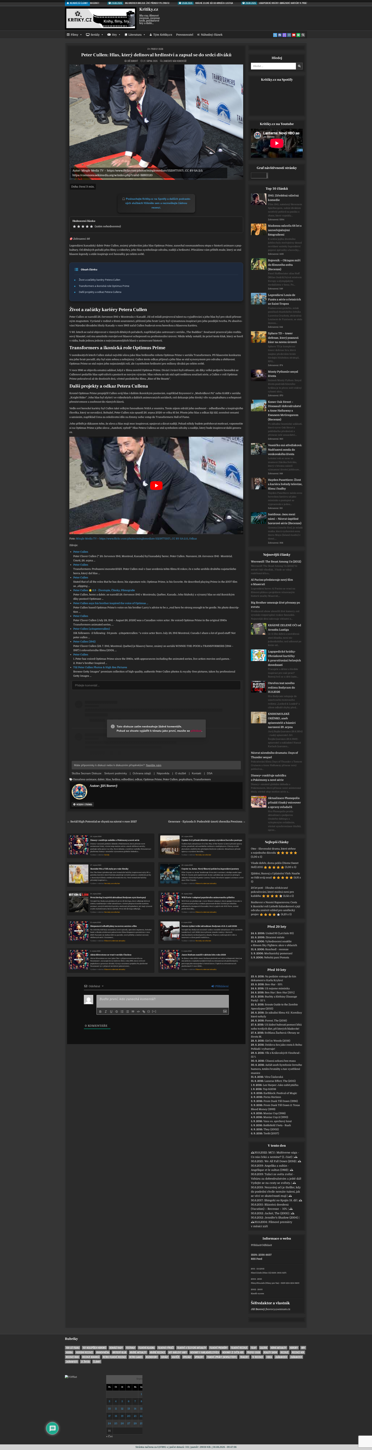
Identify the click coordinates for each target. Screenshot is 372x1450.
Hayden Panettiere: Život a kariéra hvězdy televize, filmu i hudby (285, 484)
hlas (108, 779)
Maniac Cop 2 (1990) (275, 1117)
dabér (101, 779)
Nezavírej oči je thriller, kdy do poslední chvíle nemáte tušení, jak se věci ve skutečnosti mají (276, 1192)
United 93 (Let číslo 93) (280, 933)
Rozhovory (152, 1357)
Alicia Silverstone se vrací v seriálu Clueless (110, 955)
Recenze (284, 1352)
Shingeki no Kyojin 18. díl (280, 1200)
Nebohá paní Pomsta (276, 957)
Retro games (135, 1357)
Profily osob (157, 49)
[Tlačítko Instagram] (289, 35)
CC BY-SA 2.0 (180, 538)
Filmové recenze (239, 1348)
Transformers (202, 779)
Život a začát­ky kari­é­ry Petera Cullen (99, 279)
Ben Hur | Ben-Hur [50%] (279, 992)
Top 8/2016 (269, 1089)
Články (96, 1361)
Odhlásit (267, 1245)
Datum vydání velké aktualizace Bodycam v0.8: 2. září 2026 (209, 926)
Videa (269, 1357)
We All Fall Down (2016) (280, 1161)
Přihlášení (221, 986)
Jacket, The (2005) (276, 1213)
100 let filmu (72, 1348)
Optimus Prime (152, 779)
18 (116, 1416)
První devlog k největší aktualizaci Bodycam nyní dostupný (118, 897)
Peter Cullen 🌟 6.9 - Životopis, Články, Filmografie (104, 590)
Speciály (187, 1357)
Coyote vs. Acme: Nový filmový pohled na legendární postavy (210, 869)
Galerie (263, 1348)
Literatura (135, 34)
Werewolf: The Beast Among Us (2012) (276, 561)
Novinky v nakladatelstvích (204, 1352)
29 (141, 1423)
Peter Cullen (80, 551)
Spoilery (199, 1357)
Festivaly (130, 1348)
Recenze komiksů (90, 1357)
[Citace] (133, 1011)
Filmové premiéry (218, 1348)
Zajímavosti (281, 1357)
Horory (294, 1348)
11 (116, 1408)
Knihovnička (102, 1352)
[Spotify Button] (298, 35)
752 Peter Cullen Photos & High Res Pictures (100, 667)
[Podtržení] (111, 1011)
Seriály (95, 34)
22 (141, 1416)
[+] (154, 1011)
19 (122, 1416)
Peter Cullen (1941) (84, 641)
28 (135, 1423)
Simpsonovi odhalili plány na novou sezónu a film (113, 926)
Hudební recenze (84, 1352)
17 (109, 1416)
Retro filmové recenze (114, 1357)
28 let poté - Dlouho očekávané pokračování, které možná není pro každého (272, 891)
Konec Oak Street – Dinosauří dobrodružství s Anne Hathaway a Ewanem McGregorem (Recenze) (284, 410)
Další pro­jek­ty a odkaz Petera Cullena (100, 292)
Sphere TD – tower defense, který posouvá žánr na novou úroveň (283, 338)
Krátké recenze (157, 1352)
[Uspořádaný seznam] (122, 1011)
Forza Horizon (272, 1097)
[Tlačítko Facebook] (280, 35)
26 (122, 1423)
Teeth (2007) (271, 1133)
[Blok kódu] (138, 1011)
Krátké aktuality (138, 1352)
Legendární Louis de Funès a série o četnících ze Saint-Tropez (284, 299)
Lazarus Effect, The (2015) (280, 1081)
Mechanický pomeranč (278, 953)
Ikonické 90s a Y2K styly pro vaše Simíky (109, 869)
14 (135, 1408)
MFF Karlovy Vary (178, 1352)
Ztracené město (275, 937)
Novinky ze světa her (203, 855)
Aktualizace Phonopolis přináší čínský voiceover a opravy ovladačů (284, 803)
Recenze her (298, 1352)
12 (122, 1408)
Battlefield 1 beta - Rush (277, 1125)
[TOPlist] (71, 1376)
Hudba (69, 1352)
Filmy (74, 34)
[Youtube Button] (294, 35)
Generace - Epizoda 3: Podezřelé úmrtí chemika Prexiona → (206, 821)
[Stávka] (116, 1011)
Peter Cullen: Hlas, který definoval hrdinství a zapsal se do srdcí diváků (156, 55)
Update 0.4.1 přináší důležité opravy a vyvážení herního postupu (212, 840)
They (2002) (271, 1129)
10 (109, 1408)
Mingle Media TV (86, 538)
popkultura (185, 779)
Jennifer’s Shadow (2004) (281, 1217)
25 (115, 1423)
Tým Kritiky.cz (162, 34)
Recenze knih (72, 1357)
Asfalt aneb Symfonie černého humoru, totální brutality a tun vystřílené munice (276, 1068)
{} (148, 1011)
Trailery (244, 1357)
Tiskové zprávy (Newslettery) (222, 1357)
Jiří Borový (132, 61)
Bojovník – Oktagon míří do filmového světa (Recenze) (284, 265)
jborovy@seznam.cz (277, 1309)
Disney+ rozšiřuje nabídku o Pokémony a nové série (115, 840)
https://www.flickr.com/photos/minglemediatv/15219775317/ (135, 538)
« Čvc (109, 1436)
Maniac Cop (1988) (274, 1113)
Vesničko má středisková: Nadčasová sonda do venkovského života (285, 450)
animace (91, 779)
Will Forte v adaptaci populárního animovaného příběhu (208, 897)
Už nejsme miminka (277, 988)
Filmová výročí (166, 1348)
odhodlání (127, 779)
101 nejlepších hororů (94, 1348)
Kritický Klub (119, 1352)
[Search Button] (303, 35)
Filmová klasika (146, 1348)
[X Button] (275, 35)
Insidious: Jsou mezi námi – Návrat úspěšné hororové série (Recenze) (284, 519)
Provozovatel (184, 34)
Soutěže (175, 1357)
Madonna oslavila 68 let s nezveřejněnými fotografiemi (284, 230)
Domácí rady (116, 1348)
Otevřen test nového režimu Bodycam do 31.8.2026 (281, 688)
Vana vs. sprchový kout (277, 1121)
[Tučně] (100, 1011)
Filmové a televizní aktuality (206, 883)
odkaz (138, 779)
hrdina (116, 779)
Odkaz (193, 538)
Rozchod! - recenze (276, 949)
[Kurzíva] (105, 1011)
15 (141, 1408)
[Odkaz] (143, 1011)
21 (135, 1416)
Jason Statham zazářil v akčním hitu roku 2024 (204, 955)
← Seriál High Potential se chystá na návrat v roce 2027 (102, 821)
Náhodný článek (211, 34)
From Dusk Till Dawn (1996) (281, 1101)
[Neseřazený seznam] (127, 1011)
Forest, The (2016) (276, 1020)
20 (128, 1416)
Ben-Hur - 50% (273, 984)
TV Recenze (257, 1357)
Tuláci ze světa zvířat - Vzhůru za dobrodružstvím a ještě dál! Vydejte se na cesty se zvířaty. (276, 1178)
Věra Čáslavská (273, 1076)
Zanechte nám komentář (174, 61)
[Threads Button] (284, 35)
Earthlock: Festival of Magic (280, 1093)
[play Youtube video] (156, 485)
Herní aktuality (278, 1348)
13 (128, 1408)
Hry (114, 34)
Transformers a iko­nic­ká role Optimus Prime (104, 286)
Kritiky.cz (148, 9)
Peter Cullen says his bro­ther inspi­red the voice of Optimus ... (110, 603)
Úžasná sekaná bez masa (280, 1060)
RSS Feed (256, 1258)
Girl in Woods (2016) (277, 1040)
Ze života (85, 1361)
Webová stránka (84, 804)
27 (128, 1423)
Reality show (270, 1352)
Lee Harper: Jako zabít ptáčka (280, 1085)
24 (109, 1423)
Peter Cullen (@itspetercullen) (91, 628)
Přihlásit (256, 1245)
